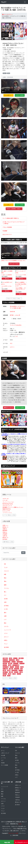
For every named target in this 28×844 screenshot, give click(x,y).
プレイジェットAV (13, 833)
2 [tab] (4, 427)
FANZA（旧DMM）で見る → (14, 208)
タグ (2, 760)
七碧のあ (5, 535)
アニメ (5, 643)
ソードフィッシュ (7, 512)
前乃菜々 (12, 315)
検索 (23, 552)
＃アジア (19, 673)
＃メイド (20, 670)
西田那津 (5, 530)
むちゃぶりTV (6, 510)
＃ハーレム (22, 663)
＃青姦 (9, 665)
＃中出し (5, 663)
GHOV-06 (12, 311)
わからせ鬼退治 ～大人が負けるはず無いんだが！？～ (21, 289)
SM (5, 564)
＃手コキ (16, 672)
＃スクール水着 (16, 665)
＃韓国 (9, 673)
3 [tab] (6, 427)
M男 (5, 574)
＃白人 (8, 675)
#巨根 (8, 73)
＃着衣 (4, 670)
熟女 (5, 578)
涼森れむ (5, 528)
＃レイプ (15, 658)
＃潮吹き (10, 663)
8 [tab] (17, 427)
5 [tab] (10, 427)
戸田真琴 (5, 534)
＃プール (11, 666)
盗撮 (5, 584)
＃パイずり (5, 660)
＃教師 (8, 670)
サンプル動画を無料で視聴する (11, 218)
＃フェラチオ (11, 660)
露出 (5, 612)
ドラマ (5, 633)
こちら (16, 336)
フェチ (5, 567)
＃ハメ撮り (5, 668)
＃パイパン (16, 663)
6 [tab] (13, 427)
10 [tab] (21, 427)
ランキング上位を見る (15, 325)
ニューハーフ (7, 630)
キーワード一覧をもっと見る (9, 678)
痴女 (5, 623)
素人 (5, 591)
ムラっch (5, 500)
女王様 (5, 598)
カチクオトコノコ (7, 505)
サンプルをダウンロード (21, 842)
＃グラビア (17, 668)
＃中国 (14, 673)
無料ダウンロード (8, 407)
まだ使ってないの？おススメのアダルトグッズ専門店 (13, 222)
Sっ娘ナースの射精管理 (7, 274)
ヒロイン (12, 347)
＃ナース (13, 661)
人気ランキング (5, 753)
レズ (5, 619)
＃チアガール (14, 670)
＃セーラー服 (5, 666)
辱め (5, 581)
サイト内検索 (4, 765)
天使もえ (5, 532)
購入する (7, 278)
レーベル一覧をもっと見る (9, 515)
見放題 (3, 762)
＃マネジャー (19, 661)
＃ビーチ (17, 666)
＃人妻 (17, 660)
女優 (5, 616)
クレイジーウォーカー (8, 502)
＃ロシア (5, 673)
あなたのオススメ (7, 234)
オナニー (6, 636)
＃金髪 (21, 672)
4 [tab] (8, 427)
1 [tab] (2, 427)
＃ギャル (5, 665)
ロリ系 (5, 609)
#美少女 (4, 73)
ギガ (11, 343)
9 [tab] (19, 427)
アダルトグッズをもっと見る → (14, 298)
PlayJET (3, 2)
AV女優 (3, 755)
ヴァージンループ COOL (21, 274)
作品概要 (5, 230)
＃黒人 (4, 675)
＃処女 (22, 666)
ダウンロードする (14, 263)
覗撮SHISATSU (7, 509)
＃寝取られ (21, 658)
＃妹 (21, 668)
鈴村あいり (5, 527)
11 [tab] (23, 427)
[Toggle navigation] (25, 2)
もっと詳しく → (8, 95)
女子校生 (6, 605)
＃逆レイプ (5, 672)
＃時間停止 (5, 658)
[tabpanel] (6, 420)
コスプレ (6, 626)
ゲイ (5, 595)
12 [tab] (26, 427)
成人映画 (6, 647)
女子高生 (17, 770)
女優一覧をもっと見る (8, 541)
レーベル (3, 757)
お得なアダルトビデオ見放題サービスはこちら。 (13, 260)
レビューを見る (20, 95)
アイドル (6, 588)
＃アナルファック (6, 661)
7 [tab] (15, 427)
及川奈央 (5, 539)
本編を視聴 (7, 842)
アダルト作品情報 (7, 227)
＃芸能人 (11, 668)
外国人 (5, 640)
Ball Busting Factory (8, 503)
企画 (5, 602)
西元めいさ (5, 537)
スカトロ (6, 571)
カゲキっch (5, 498)
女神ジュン (5, 525)
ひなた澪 (17, 315)
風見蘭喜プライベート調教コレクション (13, 507)
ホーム (3, 750)
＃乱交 (10, 658)
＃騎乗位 (11, 672)
